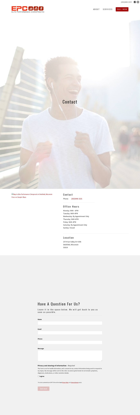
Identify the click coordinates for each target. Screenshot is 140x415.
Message (41, 349)
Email (39, 329)
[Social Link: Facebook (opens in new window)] (135, 2)
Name (40, 319)
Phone (40, 339)
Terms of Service (75, 382)
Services (108, 9)
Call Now (122, 9)
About (96, 9)
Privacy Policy (65, 382)
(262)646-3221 (126, 2)
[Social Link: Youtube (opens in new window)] (138, 2)
